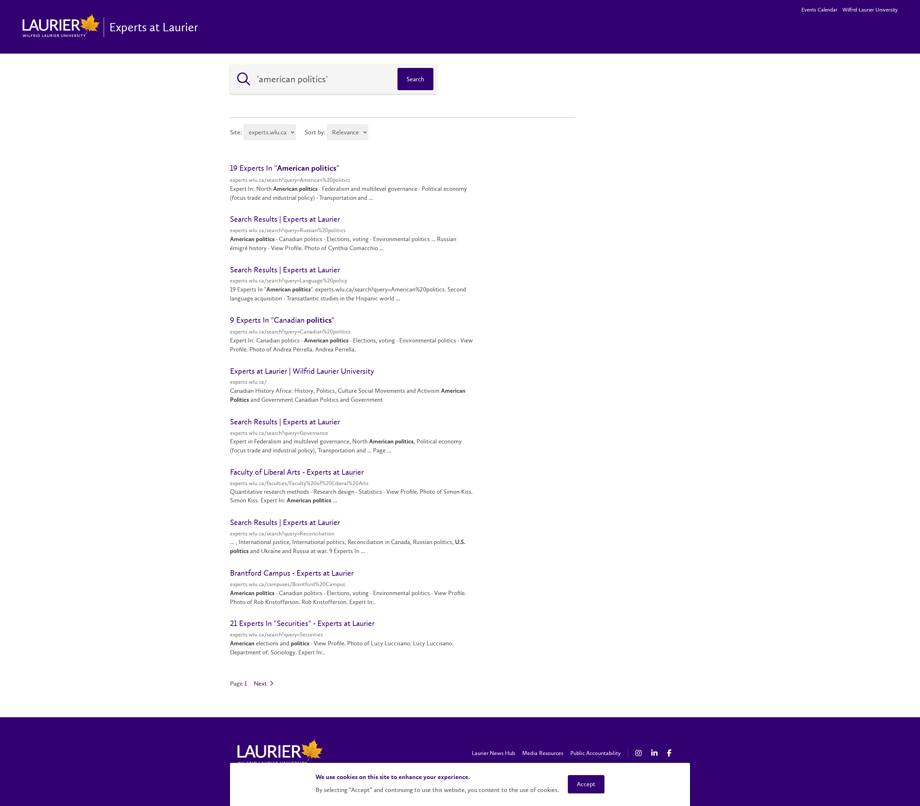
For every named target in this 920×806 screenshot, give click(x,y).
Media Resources (542, 753)
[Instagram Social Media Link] (639, 753)
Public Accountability (595, 753)
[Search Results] (244, 79)
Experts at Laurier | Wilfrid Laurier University (302, 371)
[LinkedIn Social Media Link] (655, 753)
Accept (586, 784)
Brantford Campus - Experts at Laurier (292, 573)
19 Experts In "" (284, 168)
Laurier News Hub (493, 753)
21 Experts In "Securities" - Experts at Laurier (302, 623)
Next (261, 683)
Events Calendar (819, 9)
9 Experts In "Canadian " (282, 320)
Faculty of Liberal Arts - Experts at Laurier (297, 472)
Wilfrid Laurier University (870, 9)
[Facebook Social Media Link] (671, 753)
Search (415, 79)
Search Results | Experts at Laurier (285, 219)
